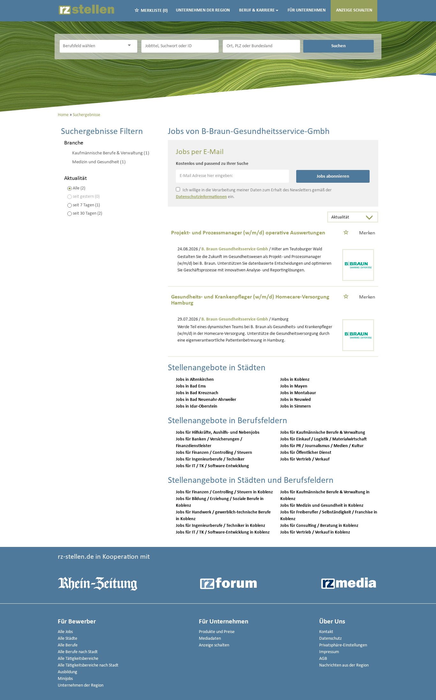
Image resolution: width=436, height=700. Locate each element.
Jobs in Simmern (295, 406)
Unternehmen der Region (203, 10)
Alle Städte (67, 638)
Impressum (329, 652)
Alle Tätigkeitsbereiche (78, 658)
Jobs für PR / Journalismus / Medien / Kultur (322, 446)
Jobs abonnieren (333, 176)
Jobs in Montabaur (298, 393)
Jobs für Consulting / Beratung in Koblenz (319, 525)
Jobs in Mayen (293, 386)
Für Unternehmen (307, 10)
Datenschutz (330, 638)
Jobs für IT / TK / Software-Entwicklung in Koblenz (223, 532)
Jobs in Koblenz (295, 379)
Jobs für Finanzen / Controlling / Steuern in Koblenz (224, 492)
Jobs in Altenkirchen (195, 379)
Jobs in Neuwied (295, 399)
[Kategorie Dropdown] (130, 45)
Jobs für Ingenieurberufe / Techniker (210, 459)
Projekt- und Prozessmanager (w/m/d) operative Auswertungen (248, 233)
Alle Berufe (68, 645)
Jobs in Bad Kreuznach (197, 393)
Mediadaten (210, 638)
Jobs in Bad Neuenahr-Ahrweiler (206, 399)
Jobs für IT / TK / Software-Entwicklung (212, 466)
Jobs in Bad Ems (191, 386)
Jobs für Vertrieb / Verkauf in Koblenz (315, 532)
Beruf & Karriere (257, 10)
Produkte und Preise (217, 632)
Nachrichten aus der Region (344, 665)
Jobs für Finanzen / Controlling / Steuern (214, 452)
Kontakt (326, 632)
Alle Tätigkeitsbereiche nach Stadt (88, 665)
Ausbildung (67, 672)
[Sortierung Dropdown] (371, 217)
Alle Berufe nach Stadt (78, 652)
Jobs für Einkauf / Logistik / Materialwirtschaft (323, 439)
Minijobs (65, 678)
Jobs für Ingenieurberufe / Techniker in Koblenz (220, 525)
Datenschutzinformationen (201, 197)
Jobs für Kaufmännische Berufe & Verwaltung (322, 432)
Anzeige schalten (354, 10)
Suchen (338, 45)
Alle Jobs (65, 632)
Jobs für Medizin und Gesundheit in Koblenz (322, 505)
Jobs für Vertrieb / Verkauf (304, 459)
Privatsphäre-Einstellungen (343, 645)
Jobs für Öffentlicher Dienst (305, 452)
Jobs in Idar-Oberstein (196, 406)
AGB (323, 658)
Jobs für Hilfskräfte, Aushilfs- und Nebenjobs (217, 432)
